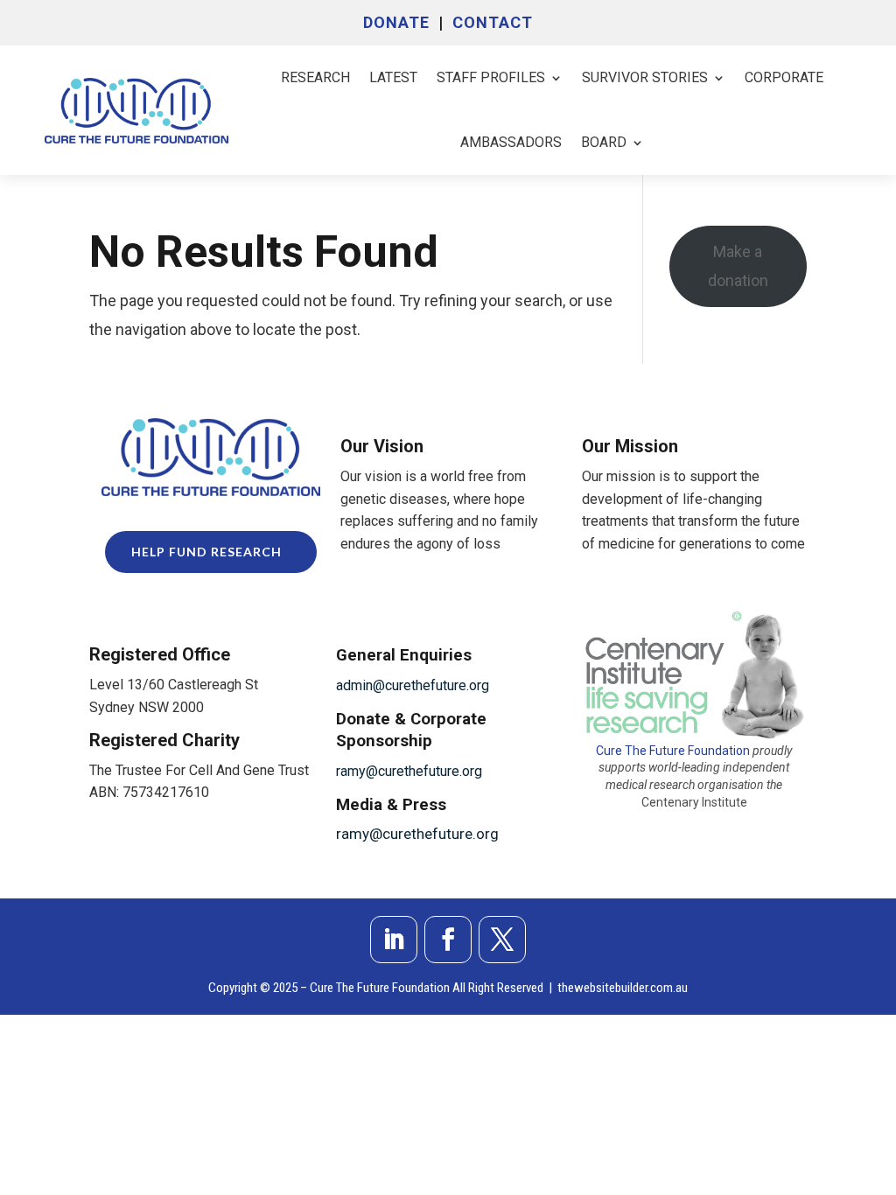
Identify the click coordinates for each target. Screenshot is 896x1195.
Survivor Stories (645, 77)
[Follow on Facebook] (448, 939)
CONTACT (492, 22)
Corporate (784, 77)
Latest (393, 77)
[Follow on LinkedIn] (393, 939)
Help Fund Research (206, 551)
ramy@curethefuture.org (409, 771)
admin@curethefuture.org (412, 685)
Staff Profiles (491, 77)
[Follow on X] (502, 939)
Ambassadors (511, 142)
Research (315, 77)
